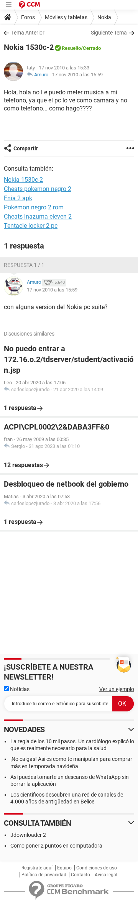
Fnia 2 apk (18, 198)
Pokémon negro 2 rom (34, 207)
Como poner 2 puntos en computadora (56, 846)
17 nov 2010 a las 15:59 (77, 74)
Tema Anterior (27, 33)
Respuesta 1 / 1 (24, 265)
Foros (28, 17)
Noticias (19, 689)
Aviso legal (106, 874)
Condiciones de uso (96, 868)
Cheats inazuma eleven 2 (38, 216)
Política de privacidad (43, 874)
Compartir (25, 148)
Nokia (104, 17)
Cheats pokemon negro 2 (37, 189)
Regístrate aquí (37, 868)
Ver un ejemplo (116, 689)
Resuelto (71, 48)
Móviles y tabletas (66, 17)
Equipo (64, 868)
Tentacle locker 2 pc (31, 225)
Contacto (80, 874)
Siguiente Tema (109, 33)
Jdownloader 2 (28, 835)
